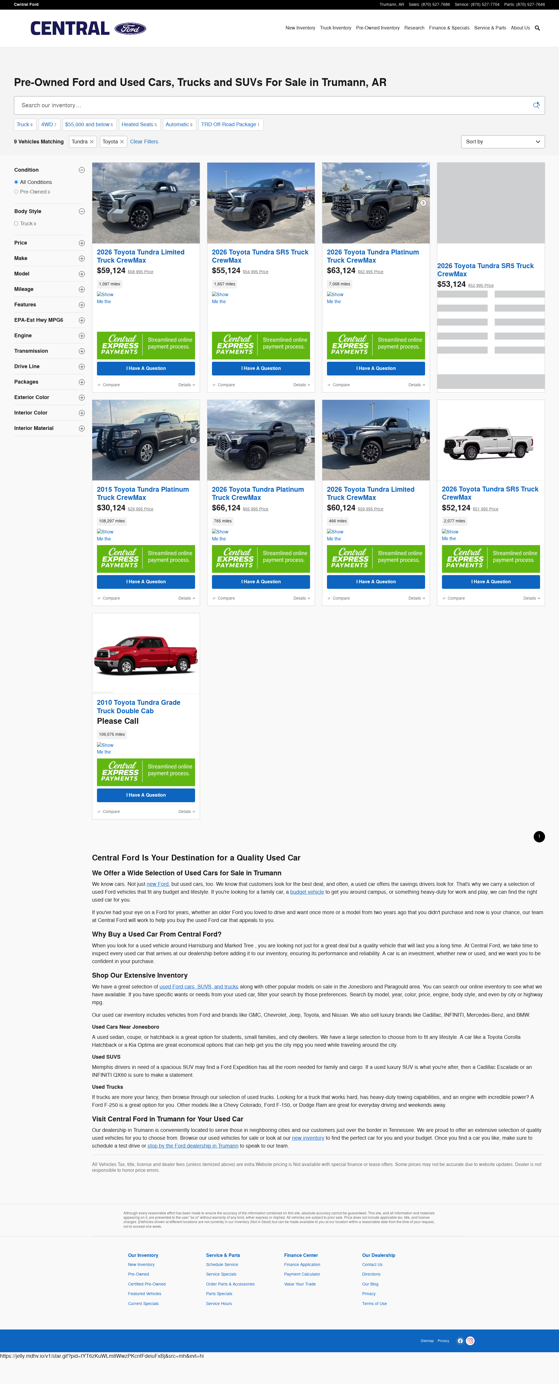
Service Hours (219, 1303)
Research (414, 28)
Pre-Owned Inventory (378, 28)
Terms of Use (374, 1303)
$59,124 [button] (125, 271)
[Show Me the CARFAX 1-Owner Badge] (108, 298)
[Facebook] (460, 1340)
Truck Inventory (335, 28)
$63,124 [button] (355, 271)
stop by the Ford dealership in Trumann (193, 1146)
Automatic (179, 124)
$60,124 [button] (355, 508)
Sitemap (427, 1341)
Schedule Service (222, 1264)
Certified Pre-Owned (147, 1284)
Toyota (110, 141)
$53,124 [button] (465, 284)
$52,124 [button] (470, 508)
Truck (25, 124)
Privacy (369, 1293)
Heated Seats (139, 124)
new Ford (158, 884)
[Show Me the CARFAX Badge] (108, 536)
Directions (371, 1274)
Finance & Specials (449, 28)
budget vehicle (307, 892)
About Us (520, 28)
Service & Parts (490, 28)
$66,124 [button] (240, 508)
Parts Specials (219, 1293)
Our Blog (370, 1284)
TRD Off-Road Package (230, 124)
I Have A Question (146, 368)
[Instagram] (470, 1340)
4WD (48, 124)
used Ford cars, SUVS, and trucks (199, 986)
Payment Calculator (302, 1274)
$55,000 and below (89, 124)
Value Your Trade (300, 1284)
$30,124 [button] (125, 508)
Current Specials (143, 1303)
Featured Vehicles (144, 1293)
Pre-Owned (138, 1274)
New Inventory (300, 28)
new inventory (308, 1138)
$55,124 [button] (240, 271)
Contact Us (372, 1264)
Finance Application (302, 1264)
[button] (146, 284)
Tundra (80, 141)
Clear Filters (144, 141)
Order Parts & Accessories (230, 1284)
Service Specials (221, 1274)
